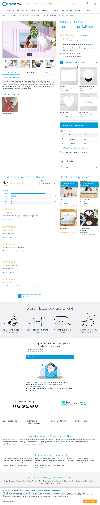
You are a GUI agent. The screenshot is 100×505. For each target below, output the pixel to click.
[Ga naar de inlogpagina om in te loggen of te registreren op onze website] (86, 3)
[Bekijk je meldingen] (91, 3)
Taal (42, 181)
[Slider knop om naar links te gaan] (5, 40)
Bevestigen (31, 357)
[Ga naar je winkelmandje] (95, 3)
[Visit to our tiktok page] (36, 406)
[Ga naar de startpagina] (11, 4)
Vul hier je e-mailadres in (35, 349)
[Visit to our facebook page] (14, 406)
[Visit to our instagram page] (32, 406)
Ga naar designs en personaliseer (73, 125)
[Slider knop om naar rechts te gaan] (53, 40)
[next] (39, 296)
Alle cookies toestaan (89, 501)
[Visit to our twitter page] (19, 406)
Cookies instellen (9, 501)
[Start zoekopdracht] (71, 4)
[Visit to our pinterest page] (23, 406)
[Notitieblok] (68, 217)
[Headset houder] (89, 217)
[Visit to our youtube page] (28, 406)
